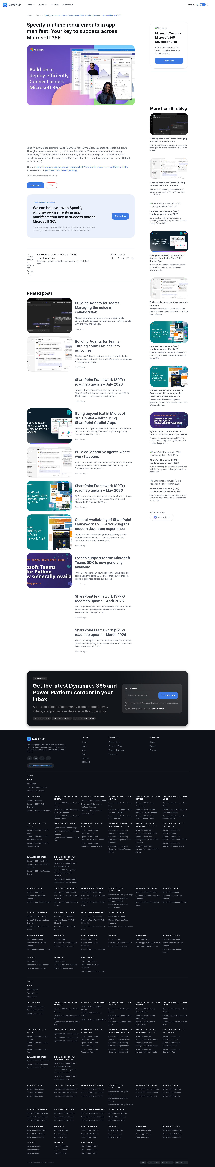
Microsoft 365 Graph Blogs (91, 892)
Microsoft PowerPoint (93, 912)
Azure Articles (32, 990)
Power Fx (58, 957)
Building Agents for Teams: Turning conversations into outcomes (98, 346)
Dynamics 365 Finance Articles (66, 1034)
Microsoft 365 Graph (92, 888)
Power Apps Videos (143, 1134)
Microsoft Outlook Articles (64, 1113)
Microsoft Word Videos (117, 1117)
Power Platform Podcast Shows (39, 949)
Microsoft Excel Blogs (171, 892)
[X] (128, 258)
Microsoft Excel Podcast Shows (175, 902)
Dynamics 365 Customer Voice (175, 797)
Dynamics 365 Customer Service (148, 797)
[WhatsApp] (133, 258)
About (152, 742)
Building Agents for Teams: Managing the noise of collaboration (98, 307)
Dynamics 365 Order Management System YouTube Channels (147, 840)
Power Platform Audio (35, 1137)
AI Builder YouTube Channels (65, 943)
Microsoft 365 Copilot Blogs (65, 892)
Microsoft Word (116, 912)
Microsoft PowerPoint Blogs (92, 916)
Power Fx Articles (61, 1146)
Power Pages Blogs (88, 961)
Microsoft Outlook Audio (63, 1120)
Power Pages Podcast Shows (92, 971)
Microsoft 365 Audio (35, 1096)
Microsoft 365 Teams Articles (147, 1089)
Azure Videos (32, 993)
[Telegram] (123, 258)
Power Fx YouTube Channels (65, 965)
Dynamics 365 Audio (35, 1013)
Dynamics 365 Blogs (35, 800)
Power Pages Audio (89, 1153)
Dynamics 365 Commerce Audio (93, 1019)
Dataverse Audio (114, 1137)
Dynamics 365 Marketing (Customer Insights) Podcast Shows (119, 849)
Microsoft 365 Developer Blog (61, 170)
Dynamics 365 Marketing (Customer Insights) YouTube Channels (119, 840)
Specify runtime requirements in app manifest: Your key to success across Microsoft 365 (82, 167)
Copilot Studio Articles (89, 1130)
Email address (131, 688)
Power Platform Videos (36, 1134)
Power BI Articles (33, 1146)
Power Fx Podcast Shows (64, 968)
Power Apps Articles (144, 1130)
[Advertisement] (81, 126)
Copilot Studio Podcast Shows (93, 949)
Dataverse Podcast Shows (118, 946)
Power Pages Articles (89, 1146)
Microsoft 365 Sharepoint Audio (120, 1105)
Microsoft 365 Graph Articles (92, 1089)
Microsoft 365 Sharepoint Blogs (120, 895)
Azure (30, 780)
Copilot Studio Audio (89, 1137)
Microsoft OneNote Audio (37, 1120)
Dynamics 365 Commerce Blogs (93, 800)
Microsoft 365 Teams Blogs (146, 892)
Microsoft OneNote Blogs (36, 916)
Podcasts (85, 758)
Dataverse (113, 935)
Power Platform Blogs (35, 939)
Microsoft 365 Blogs (34, 892)
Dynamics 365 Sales (36, 857)
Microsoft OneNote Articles (37, 1113)
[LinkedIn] (113, 258)
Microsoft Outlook (64, 912)
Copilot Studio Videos (89, 1134)
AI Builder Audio (60, 1137)
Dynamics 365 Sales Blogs (37, 861)
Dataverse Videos (115, 1134)
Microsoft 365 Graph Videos (92, 1093)
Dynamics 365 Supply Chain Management (64, 858)
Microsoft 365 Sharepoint (115, 889)
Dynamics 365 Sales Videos (38, 1064)
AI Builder (59, 935)
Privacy (153, 750)
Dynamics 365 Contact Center (119, 797)
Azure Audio (31, 996)
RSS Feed (86, 762)
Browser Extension (116, 750)
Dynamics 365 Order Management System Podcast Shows (147, 849)
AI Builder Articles (61, 1130)
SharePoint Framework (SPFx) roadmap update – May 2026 (164, 347)
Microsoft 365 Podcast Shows (38, 902)
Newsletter (113, 754)
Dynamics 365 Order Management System (146, 825)
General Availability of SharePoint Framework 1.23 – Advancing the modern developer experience (103, 524)
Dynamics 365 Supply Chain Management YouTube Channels (65, 873)
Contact (54, 4)
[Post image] (49, 315)
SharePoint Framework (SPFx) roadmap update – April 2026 (164, 461)
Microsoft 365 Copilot (66, 888)
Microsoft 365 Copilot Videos (65, 1093)
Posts (29, 4)
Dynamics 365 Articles (35, 1006)
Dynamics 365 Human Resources (91, 825)
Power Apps (142, 935)
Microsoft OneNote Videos (37, 1117)
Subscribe (170, 695)
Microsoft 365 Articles (35, 1089)
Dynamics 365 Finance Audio (65, 1041)
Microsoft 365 (164, 517)
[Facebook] (118, 258)
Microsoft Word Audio (116, 1120)
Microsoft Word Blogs (116, 916)
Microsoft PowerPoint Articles (92, 1113)
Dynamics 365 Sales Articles (38, 1061)
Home (29, 15)
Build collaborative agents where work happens (169, 303)
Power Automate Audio (172, 1137)
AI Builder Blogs (60, 939)
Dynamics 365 (33, 796)
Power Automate (171, 935)
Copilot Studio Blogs (89, 939)
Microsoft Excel (171, 888)
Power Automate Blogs (172, 939)
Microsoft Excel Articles (172, 1089)
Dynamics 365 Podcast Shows (39, 810)
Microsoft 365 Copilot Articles (65, 1089)
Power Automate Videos (172, 1134)
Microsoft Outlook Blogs (63, 916)
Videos (84, 754)
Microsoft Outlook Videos (64, 1117)
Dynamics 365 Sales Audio (37, 1068)
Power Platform (35, 935)
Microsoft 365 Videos (35, 1093)
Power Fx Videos (60, 1150)
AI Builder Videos (60, 1134)
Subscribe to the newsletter (41, 766)
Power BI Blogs (32, 961)
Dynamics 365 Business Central (65, 797)
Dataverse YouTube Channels (120, 943)
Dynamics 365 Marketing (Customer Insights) (120, 825)
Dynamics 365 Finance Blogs (65, 828)
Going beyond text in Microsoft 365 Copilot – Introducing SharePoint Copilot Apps (100, 418)
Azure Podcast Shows (35, 790)
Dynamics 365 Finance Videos (66, 1037)
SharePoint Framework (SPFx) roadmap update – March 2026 (165, 490)
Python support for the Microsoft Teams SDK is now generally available (102, 562)
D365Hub (14, 4)
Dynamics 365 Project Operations (174, 825)
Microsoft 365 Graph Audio (91, 1096)
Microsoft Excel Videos (172, 1093)
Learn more (35, 185)
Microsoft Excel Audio (171, 1096)
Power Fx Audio (60, 1153)
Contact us (120, 216)
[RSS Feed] (48, 758)
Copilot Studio (89, 935)
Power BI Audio (33, 1153)
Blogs (41, 4)
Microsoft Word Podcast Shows (120, 926)
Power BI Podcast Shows (36, 968)
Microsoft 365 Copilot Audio (65, 1096)
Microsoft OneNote (37, 912)
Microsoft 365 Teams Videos (147, 1093)
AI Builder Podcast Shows (64, 946)
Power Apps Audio (143, 1137)
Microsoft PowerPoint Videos (92, 1117)
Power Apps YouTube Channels (148, 943)
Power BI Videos (33, 1150)
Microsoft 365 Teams (146, 888)
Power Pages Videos (89, 1150)
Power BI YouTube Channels (38, 965)
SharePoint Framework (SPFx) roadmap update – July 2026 (164, 212)
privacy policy (158, 709)
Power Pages (87, 957)
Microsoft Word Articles (117, 1113)
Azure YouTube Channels (37, 787)
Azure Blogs (31, 784)
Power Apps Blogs (143, 939)
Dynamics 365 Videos (35, 1010)
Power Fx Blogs (60, 961)
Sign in (191, 4)
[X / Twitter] (29, 758)
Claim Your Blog (115, 746)
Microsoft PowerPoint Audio (92, 1120)
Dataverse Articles (115, 1130)
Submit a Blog (114, 742)
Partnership (67, 4)
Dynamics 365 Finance (65, 824)
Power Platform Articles (36, 1130)
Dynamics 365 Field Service (36, 825)
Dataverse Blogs (114, 939)
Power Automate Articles (172, 1130)
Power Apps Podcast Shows (147, 946)
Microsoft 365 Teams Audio (146, 1096)
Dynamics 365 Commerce (93, 796)
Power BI (31, 957)
